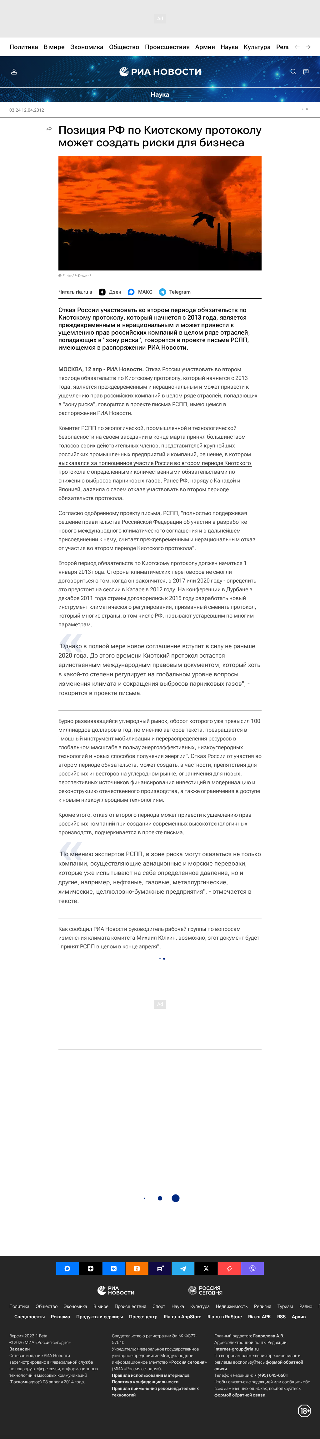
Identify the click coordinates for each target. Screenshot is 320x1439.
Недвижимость (232, 1306)
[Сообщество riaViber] (252, 1268)
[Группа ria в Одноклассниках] (137, 1268)
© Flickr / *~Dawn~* (74, 276)
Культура (200, 1306)
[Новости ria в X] (206, 1268)
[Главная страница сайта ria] (160, 72)
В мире (100, 1306)
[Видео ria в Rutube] (160, 1268)
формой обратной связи (239, 1394)
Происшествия (130, 1306)
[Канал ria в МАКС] (67, 1268)
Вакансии (19, 1348)
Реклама (60, 1317)
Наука (178, 1306)
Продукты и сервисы (99, 1317)
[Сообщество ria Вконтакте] (113, 1268)
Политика (19, 1306)
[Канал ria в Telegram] (183, 1268)
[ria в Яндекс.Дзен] (90, 1268)
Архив (299, 1317)
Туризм (285, 1306)
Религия (262, 1306)
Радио (305, 1306)
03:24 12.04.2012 (26, 110)
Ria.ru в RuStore (225, 1317)
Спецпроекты (29, 1317)
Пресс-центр (143, 1317)
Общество (47, 1306)
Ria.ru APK (259, 1317)
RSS (281, 1317)
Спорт (158, 1306)
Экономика (75, 1306)
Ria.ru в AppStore (182, 1317)
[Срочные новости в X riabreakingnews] (229, 1268)
